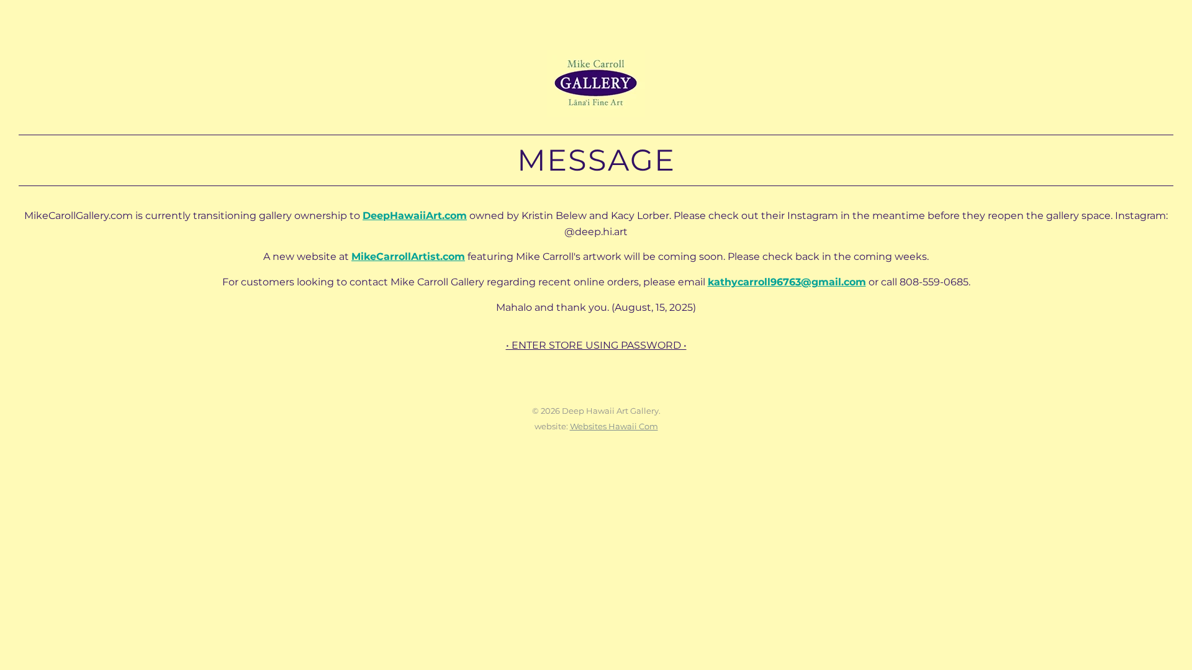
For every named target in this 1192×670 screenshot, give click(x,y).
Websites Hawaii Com (614, 426)
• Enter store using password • (596, 345)
